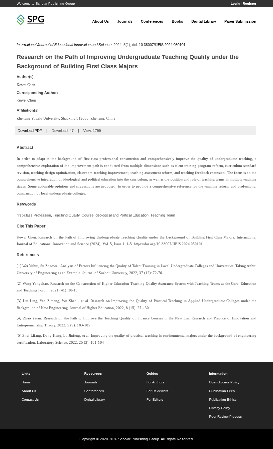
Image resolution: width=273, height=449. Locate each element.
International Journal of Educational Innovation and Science (64, 45)
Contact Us (30, 399)
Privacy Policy (219, 408)
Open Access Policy (224, 382)
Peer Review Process (225, 416)
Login (235, 3)
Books (177, 21)
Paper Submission (240, 21)
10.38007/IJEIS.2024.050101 (162, 45)
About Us (100, 21)
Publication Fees (222, 391)
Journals (125, 21)
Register (249, 3)
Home (26, 382)
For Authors (155, 382)
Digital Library (203, 21)
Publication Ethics (222, 399)
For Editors (154, 399)
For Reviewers (157, 391)
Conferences (152, 21)
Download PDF (30, 131)
